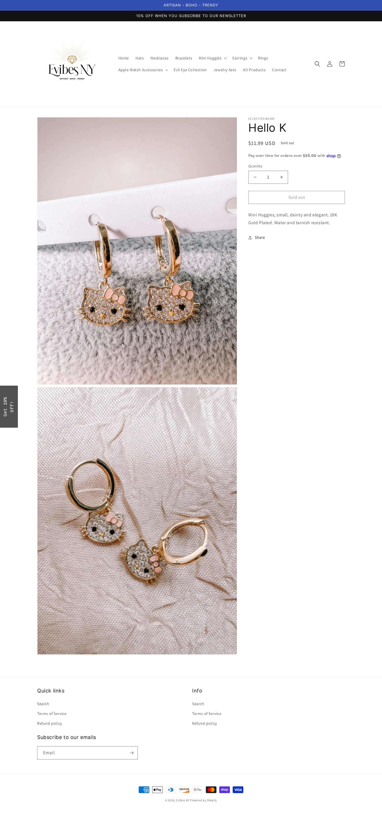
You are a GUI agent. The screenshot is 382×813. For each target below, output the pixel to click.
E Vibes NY (183, 800)
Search (43, 703)
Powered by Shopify (203, 800)
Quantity (255, 166)
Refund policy (49, 723)
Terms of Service (52, 713)
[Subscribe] (131, 752)
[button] (212, 58)
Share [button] (260, 237)
